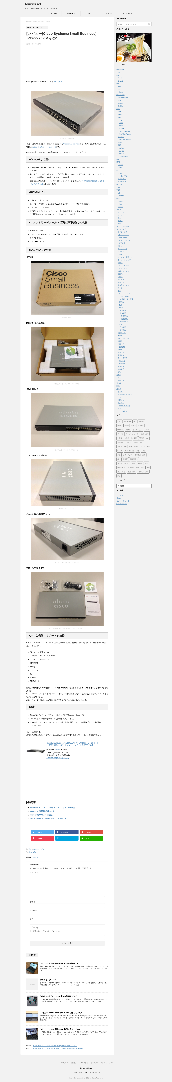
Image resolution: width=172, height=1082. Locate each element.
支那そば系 (122, 333)
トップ (33, 13)
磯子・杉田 (121, 467)
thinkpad (120, 430)
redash (120, 207)
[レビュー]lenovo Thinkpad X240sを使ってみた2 (61, 1013)
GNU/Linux (71, 13)
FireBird (120, 78)
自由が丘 (131, 467)
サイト (32, 919)
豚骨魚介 (121, 355)
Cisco (30, 849)
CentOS (120, 103)
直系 (120, 324)
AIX (119, 193)
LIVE (118, 159)
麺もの (118, 389)
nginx (120, 204)
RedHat (120, 106)
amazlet (57, 749)
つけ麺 (120, 254)
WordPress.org (122, 504)
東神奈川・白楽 (140, 455)
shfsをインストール (48, 980)
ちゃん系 (121, 252)
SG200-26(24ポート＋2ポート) (44, 147)
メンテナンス (122, 182)
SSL (119, 187)
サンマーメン (124, 266)
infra (89, 13)
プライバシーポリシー (108, 1063)
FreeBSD (121, 196)
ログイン (119, 495)
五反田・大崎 (143, 438)
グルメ (118, 210)
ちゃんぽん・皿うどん (126, 394)
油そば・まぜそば (124, 338)
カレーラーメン (123, 235)
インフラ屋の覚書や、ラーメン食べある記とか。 (86, 1072)
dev (117, 83)
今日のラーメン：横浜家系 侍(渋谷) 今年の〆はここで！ (55, 1046)
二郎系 (120, 274)
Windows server (125, 140)
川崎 (143, 451)
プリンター (122, 179)
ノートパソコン (123, 176)
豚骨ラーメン (122, 352)
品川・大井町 (145, 446)
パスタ (120, 397)
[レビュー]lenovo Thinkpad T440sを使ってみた (60, 963)
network (35, 849)
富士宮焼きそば (124, 406)
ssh (119, 72)
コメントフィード (123, 501)
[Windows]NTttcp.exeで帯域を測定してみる (58, 996)
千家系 (121, 302)
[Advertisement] (67, 63)
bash (119, 100)
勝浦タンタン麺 (124, 240)
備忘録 (118, 375)
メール (33, 910)
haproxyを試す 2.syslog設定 (41, 815)
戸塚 (119, 455)
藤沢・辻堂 (121, 472)
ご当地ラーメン (123, 238)
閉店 (119, 476)
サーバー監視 (124, 156)
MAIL (118, 162)
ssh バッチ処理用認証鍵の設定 (42, 811)
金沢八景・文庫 (143, 472)
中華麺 (120, 263)
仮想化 (120, 142)
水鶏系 (120, 336)
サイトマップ (127, 13)
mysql (126, 425)
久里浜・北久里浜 (131, 438)
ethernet (122, 125)
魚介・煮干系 (122, 358)
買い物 (118, 383)
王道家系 (123, 327)
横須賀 (125, 459)
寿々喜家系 (124, 322)
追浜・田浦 (131, 472)
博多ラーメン (122, 280)
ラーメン (120, 434)
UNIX (118, 190)
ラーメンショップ (124, 260)
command (120, 69)
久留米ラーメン (123, 271)
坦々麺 (120, 288)
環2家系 (123, 330)
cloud (120, 114)
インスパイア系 (124, 294)
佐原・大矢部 (138, 442)
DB (117, 75)
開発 (118, 386)
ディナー (121, 212)
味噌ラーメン (122, 282)
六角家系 (123, 313)
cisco (30, 852)
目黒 (146, 463)
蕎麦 (119, 408)
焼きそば (121, 403)
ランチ (120, 215)
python (120, 92)
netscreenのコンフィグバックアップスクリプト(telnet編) (52, 808)
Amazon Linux (123, 97)
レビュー (42, 849)
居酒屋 (120, 221)
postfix (120, 168)
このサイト (109, 13)
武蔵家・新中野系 (126, 299)
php (119, 89)
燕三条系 (122, 243)
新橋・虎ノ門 (127, 455)
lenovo (119, 425)
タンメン (121, 246)
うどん (120, 392)
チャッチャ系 (122, 249)
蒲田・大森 (140, 467)
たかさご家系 (124, 296)
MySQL (120, 81)
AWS (119, 111)
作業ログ (121, 380)
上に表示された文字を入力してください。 (45, 931)
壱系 (120, 305)
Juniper (121, 128)
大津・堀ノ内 (129, 451)
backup (121, 148)
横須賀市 (122, 347)
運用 (119, 145)
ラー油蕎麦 (123, 411)
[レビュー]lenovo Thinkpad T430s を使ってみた (60, 1029)
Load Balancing (124, 131)
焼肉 (119, 224)
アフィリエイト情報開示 (68, 1063)
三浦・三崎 (144, 434)
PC (117, 170)
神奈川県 (121, 344)
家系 (119, 291)
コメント (34, 872)
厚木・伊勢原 (133, 446)
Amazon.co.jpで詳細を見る (57, 758)
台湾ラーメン (124, 268)
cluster (120, 117)
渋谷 (133, 463)
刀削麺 (120, 277)
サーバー (121, 137)
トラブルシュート (123, 226)
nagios (121, 151)
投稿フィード (121, 498)
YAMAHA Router (125, 134)
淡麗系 (120, 341)
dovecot (120, 165)
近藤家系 (124, 319)
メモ (119, 378)
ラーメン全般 (52, 13)
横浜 (119, 459)
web (117, 198)
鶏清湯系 (121, 366)
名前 (32, 902)
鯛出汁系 (122, 364)
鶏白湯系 (121, 369)
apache (120, 201)
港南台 (140, 463)
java (119, 86)
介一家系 (123, 310)
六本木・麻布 (122, 446)
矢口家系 (124, 316)
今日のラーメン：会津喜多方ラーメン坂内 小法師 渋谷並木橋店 (58, 1049)
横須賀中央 (134, 459)
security (119, 184)
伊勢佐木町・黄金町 (124, 442)
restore (121, 154)
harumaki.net (33, 4)
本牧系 (121, 308)
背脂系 (120, 350)
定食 (119, 218)
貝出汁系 (122, 361)
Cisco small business (71, 144)
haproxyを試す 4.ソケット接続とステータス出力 (49, 818)
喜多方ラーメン (123, 285)
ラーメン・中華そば (125, 257)
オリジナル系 (122, 232)
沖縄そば (121, 400)
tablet (120, 173)
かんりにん (58, 82)
